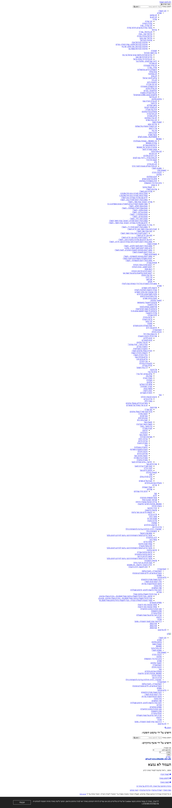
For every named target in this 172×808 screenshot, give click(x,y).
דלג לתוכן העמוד (165, 2)
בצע (168, 754)
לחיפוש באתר (164, 778)
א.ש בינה (83, 794)
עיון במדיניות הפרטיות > (150, 803)
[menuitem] (83, 89)
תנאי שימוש (134, 790)
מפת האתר (167, 790)
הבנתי (22, 802)
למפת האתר (164, 782)
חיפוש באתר (166, 7)
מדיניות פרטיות (145, 790)
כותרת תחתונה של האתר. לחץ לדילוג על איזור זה (153, 786)
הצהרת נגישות (157, 790)
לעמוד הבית (165, 774)
